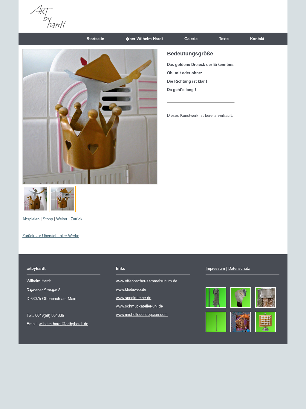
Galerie (193, 39)
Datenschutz (239, 268)
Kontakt (259, 39)
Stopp (48, 219)
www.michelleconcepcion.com (142, 314)
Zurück (76, 219)
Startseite (98, 39)
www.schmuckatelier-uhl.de (139, 306)
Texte (226, 39)
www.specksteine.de (133, 298)
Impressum (215, 268)
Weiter (61, 219)
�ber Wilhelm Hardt (147, 39)
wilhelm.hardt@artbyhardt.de (63, 324)
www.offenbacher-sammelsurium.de (146, 281)
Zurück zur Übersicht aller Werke (50, 236)
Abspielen (30, 219)
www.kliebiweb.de (131, 289)
